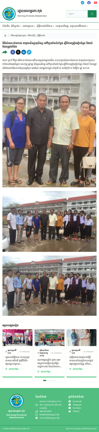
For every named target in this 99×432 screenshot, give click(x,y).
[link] (17, 353)
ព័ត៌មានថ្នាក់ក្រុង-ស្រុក (18, 35)
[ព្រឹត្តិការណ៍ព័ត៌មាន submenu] (53, 26)
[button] (12, 52)
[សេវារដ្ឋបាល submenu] (34, 26)
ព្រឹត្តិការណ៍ (41, 35)
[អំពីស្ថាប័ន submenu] (21, 26)
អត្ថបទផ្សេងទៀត (10, 325)
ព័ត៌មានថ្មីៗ (32, 35)
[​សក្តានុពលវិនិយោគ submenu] (87, 26)
